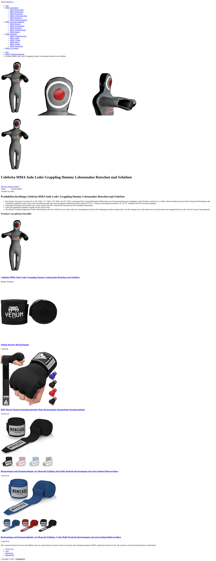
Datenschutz (9, 555)
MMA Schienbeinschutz (18, 16)
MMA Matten (15, 32)
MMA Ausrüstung (11, 8)
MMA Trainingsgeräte (18, 30)
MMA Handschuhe (17, 10)
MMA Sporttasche (16, 46)
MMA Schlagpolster (17, 26)
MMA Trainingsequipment (14, 22)
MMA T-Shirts (15, 40)
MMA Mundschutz (17, 12)
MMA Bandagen (16, 18)
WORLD (7, 2)
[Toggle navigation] (14, 2)
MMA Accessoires (12, 48)
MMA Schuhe (15, 44)
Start (7, 6)
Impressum (9, 553)
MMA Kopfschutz (16, 14)
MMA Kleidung (11, 34)
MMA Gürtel (14, 38)
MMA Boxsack (15, 24)
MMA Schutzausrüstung (18, 20)
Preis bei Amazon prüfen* (10, 187)
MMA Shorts (14, 42)
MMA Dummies (16, 28)
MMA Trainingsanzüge (18, 36)
